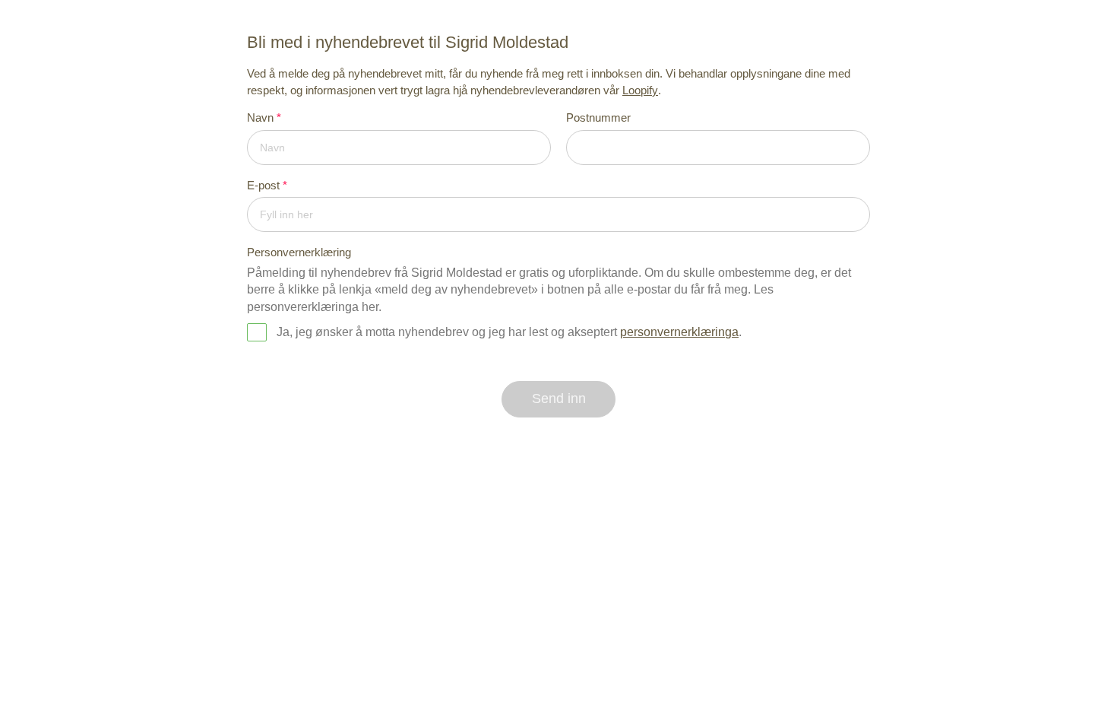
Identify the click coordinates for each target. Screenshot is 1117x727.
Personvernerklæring (299, 252)
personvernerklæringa (679, 331)
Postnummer (598, 117)
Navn (264, 117)
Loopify (640, 90)
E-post (267, 185)
